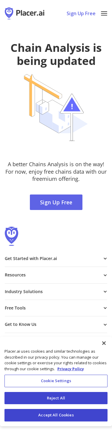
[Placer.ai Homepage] (24, 13)
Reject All (56, 398)
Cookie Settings (56, 380)
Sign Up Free (81, 13)
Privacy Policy (70, 368)
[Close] (104, 343)
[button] (104, 13)
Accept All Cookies (55, 415)
